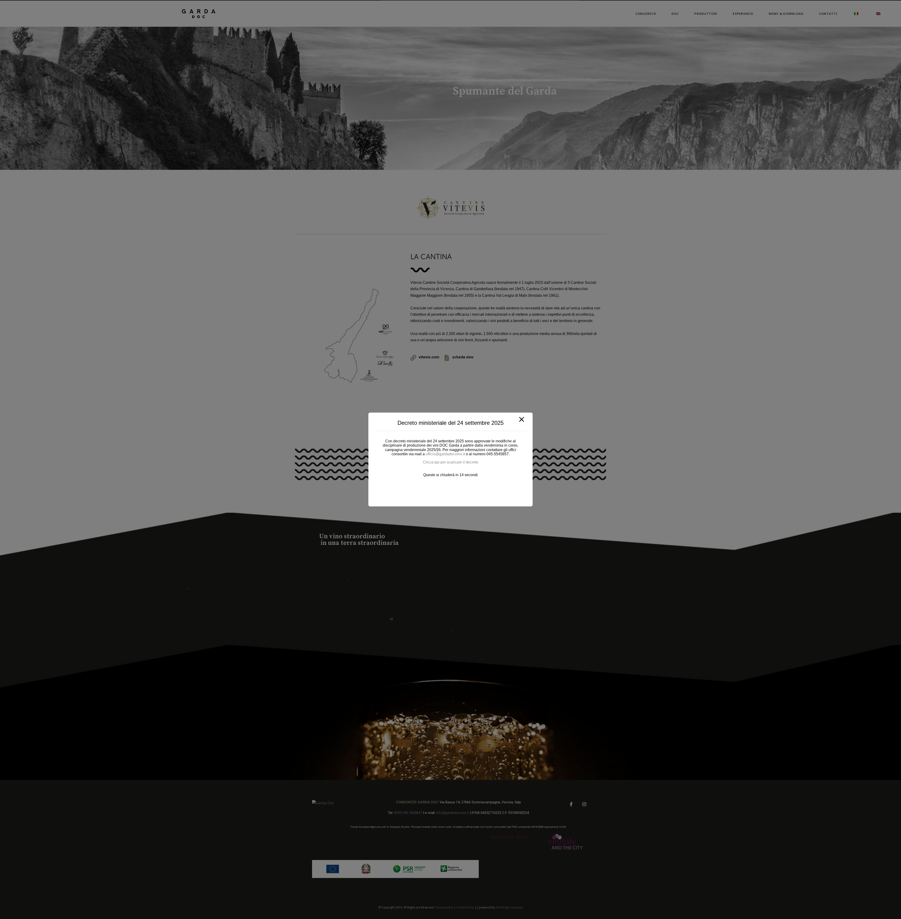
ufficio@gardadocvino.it (446, 454)
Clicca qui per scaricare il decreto (450, 462)
